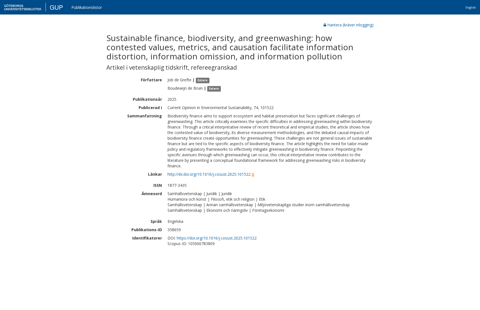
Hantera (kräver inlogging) (350, 24)
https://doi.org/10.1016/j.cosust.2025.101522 (217, 238)
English (471, 7)
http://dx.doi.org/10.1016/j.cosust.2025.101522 (209, 174)
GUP (56, 7)
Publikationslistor (86, 7)
